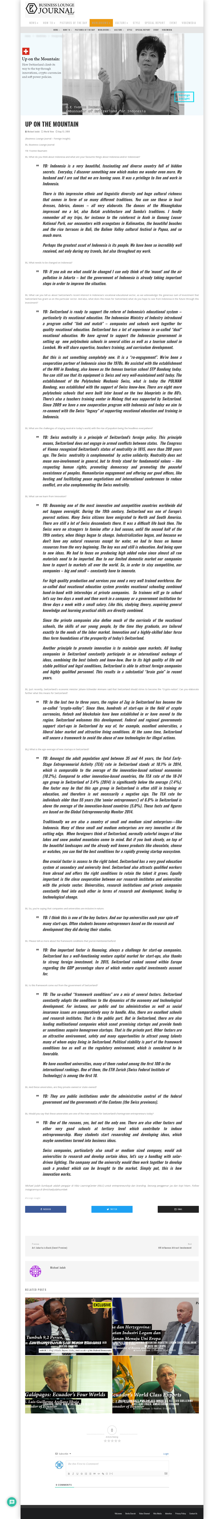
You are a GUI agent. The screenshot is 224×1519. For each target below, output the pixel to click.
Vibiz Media (157, 1513)
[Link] (103, 1474)
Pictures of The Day (73, 23)
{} (107, 1473)
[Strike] (82, 1474)
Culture (120, 23)
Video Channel (144, 1513)
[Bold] (69, 1474)
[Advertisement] (143, 9)
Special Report (155, 23)
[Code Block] (99, 1474)
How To (48, 23)
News (32, 23)
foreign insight (33, 1198)
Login (166, 1453)
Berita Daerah (130, 1513)
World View (49, 131)
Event (173, 23)
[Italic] (73, 1474)
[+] (111, 1473)
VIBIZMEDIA (189, 23)
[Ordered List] (86, 1474)
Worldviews (100, 23)
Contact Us (193, 1513)
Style (136, 23)
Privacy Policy (180, 1513)
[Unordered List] (90, 1474)
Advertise (168, 1513)
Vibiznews (118, 1513)
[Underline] (77, 1474)
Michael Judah (33, 131)
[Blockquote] (94, 1474)
